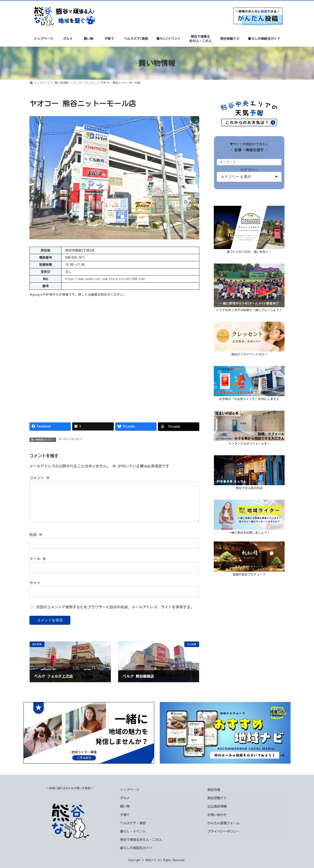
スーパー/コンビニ (70, 439)
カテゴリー (249, 170)
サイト (34, 583)
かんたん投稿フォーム (223, 823)
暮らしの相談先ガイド (136, 848)
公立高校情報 (217, 806)
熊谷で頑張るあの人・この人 (141, 839)
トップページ (129, 789)
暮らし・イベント (133, 831)
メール (37, 559)
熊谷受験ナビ (217, 798)
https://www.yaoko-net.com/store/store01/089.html (105, 279)
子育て (125, 814)
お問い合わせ (217, 814)
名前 (35, 535)
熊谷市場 (213, 789)
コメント (39, 478)
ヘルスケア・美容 (133, 823)
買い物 (125, 806)
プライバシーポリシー (223, 831)
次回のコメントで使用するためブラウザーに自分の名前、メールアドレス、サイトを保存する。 (115, 607)
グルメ (125, 798)
